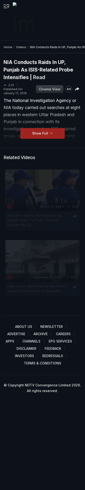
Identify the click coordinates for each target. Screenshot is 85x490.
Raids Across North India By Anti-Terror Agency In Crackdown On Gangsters (36, 288)
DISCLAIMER (26, 348)
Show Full (40, 133)
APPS (10, 341)
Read (39, 77)
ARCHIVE (41, 334)
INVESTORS (24, 356)
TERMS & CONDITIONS (42, 363)
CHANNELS (31, 341)
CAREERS (63, 334)
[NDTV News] (23, 20)
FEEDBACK (53, 348)
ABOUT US (23, 327)
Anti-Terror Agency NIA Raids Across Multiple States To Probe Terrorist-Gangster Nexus (34, 220)
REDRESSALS (52, 356)
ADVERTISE (16, 334)
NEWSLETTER (51, 327)
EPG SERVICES (60, 341)
